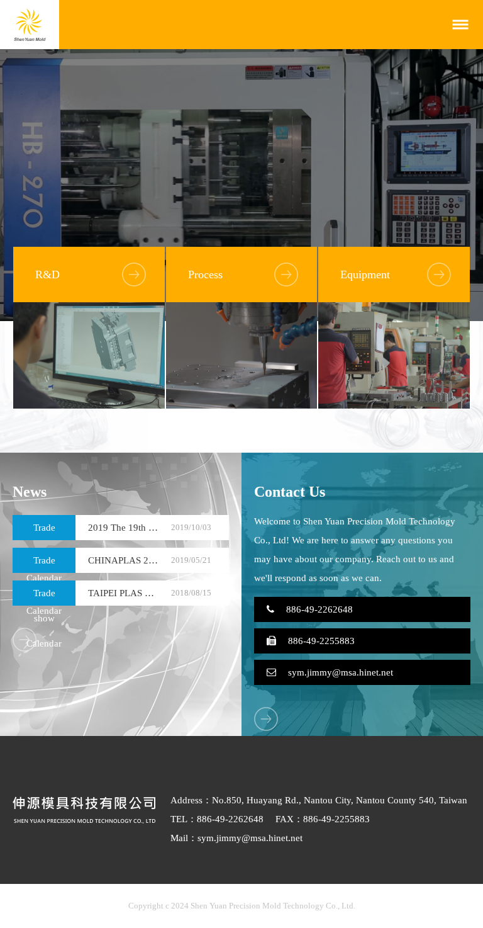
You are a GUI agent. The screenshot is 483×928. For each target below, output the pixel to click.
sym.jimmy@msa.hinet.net (339, 672)
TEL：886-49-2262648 (217, 819)
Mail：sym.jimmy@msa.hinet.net (236, 838)
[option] (241, 185)
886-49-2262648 (318, 609)
